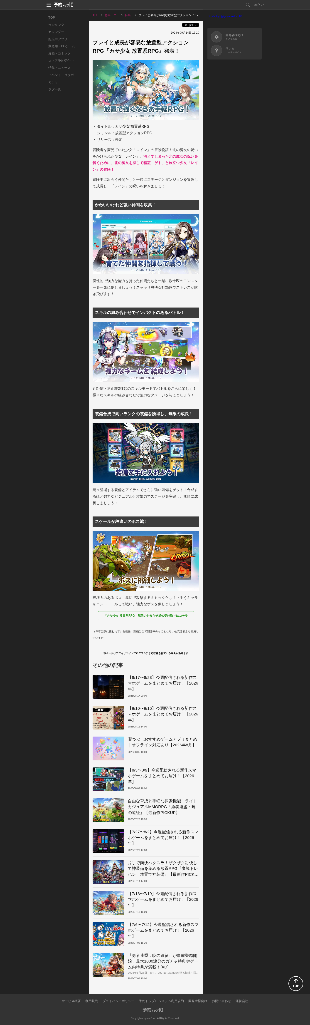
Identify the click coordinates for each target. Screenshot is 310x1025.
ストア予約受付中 (61, 60)
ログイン (259, 4)
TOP (51, 17)
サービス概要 (71, 1001)
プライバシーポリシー (118, 1001)
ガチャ (53, 82)
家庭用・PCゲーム (61, 46)
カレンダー (56, 32)
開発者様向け (197, 1001)
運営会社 (242, 1001)
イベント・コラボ (61, 75)
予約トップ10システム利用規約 (161, 1001)
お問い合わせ (221, 1001)
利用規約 (91, 1001)
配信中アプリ (57, 39)
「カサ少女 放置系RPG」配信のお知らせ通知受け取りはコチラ (146, 615)
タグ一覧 (54, 89)
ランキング (56, 25)
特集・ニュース (59, 67)
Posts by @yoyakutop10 (224, 16)
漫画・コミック (59, 53)
